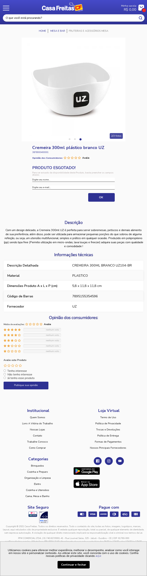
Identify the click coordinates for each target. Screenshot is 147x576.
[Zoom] (73, 89)
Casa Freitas (62, 6)
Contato (37, 435)
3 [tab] (80, 139)
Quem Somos (37, 417)
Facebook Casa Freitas (98, 461)
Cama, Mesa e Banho (37, 496)
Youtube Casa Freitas (120, 461)
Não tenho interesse (19, 374)
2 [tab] (75, 139)
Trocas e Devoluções (108, 429)
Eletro (37, 484)
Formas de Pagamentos (108, 441)
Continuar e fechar (73, 565)
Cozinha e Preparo (37, 472)
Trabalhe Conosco (37, 441)
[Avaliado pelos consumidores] (43, 517)
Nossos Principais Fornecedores (108, 448)
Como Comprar (37, 448)
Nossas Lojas (37, 429)
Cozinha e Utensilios (37, 490)
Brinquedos (37, 465)
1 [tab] (69, 139)
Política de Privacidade (108, 423)
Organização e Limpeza (37, 478)
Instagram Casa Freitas (109, 461)
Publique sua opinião (26, 385)
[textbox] (73, 18)
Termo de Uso (108, 417)
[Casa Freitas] (42, 31)
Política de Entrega (108, 435)
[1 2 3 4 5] (13, 365)
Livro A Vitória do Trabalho (37, 423)
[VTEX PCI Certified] (33, 514)
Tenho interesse (17, 371)
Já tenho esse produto (21, 378)
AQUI (98, 556)
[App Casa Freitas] (87, 471)
